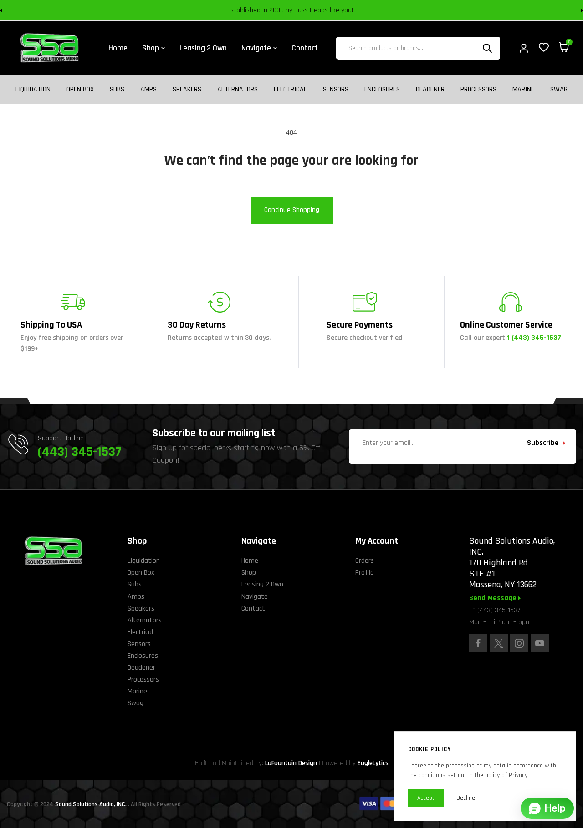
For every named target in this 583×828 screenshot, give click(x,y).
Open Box (80, 89)
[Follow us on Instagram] (519, 643)
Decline (465, 798)
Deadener (430, 89)
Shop (248, 572)
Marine (523, 89)
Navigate (254, 596)
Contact (253, 608)
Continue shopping (291, 210)
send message (493, 598)
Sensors (335, 89)
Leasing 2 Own (262, 584)
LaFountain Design (291, 763)
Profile (364, 572)
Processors (478, 89)
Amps (148, 89)
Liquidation (33, 89)
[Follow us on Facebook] (478, 643)
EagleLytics (373, 763)
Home (249, 560)
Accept (426, 798)
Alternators (237, 89)
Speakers (187, 89)
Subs (117, 89)
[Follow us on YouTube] (540, 643)
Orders (364, 560)
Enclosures (382, 89)
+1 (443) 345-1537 (494, 610)
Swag (559, 89)
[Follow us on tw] (499, 643)
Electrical (290, 89)
